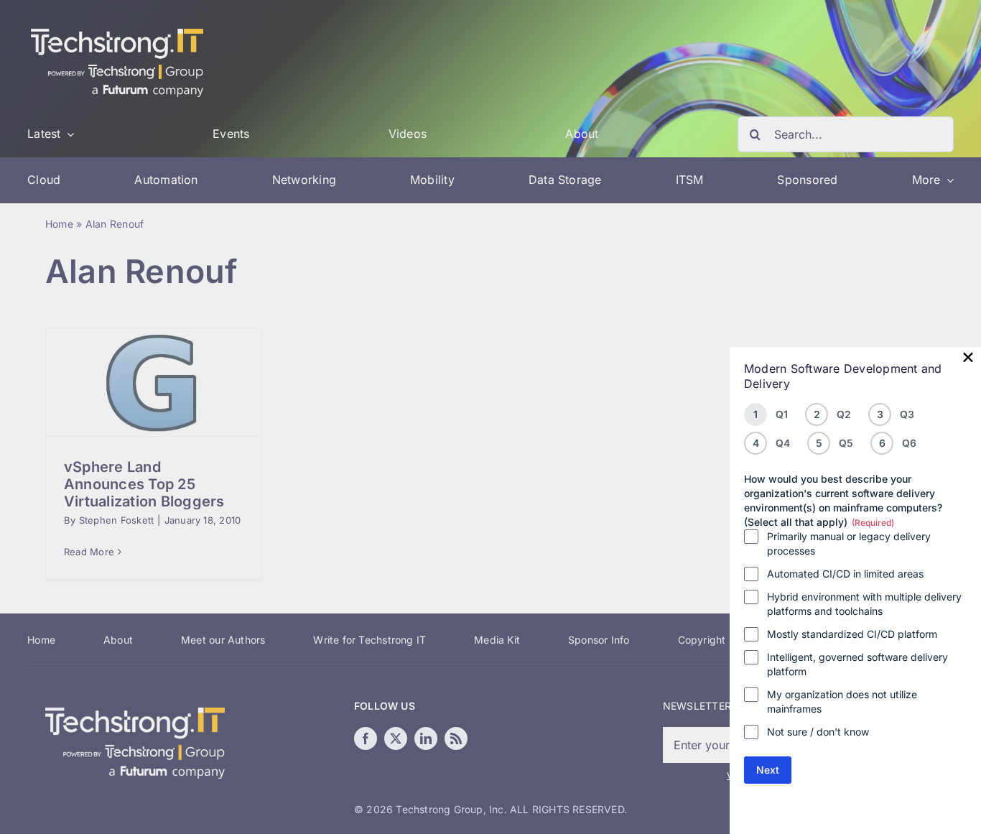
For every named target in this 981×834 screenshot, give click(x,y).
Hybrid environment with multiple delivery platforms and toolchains (864, 603)
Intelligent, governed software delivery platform (857, 664)
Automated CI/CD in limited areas (845, 573)
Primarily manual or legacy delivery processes (849, 543)
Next (767, 770)
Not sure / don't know (818, 732)
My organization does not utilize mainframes (842, 701)
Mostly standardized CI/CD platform (852, 634)
